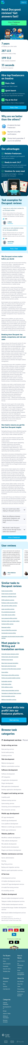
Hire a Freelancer (14, 1042)
